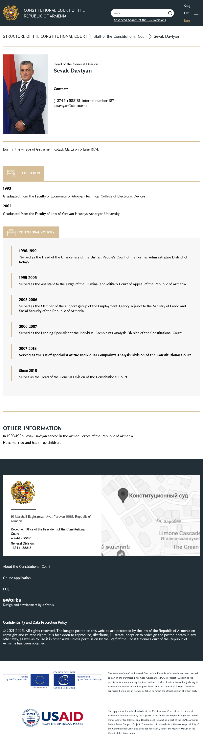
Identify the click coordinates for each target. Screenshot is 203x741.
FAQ (6, 589)
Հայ (187, 5)
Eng (187, 20)
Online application (17, 577)
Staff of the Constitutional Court (120, 36)
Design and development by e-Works (28, 605)
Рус (186, 13)
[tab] (31, 232)
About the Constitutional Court (26, 566)
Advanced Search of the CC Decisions (140, 20)
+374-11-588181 (22, 538)
